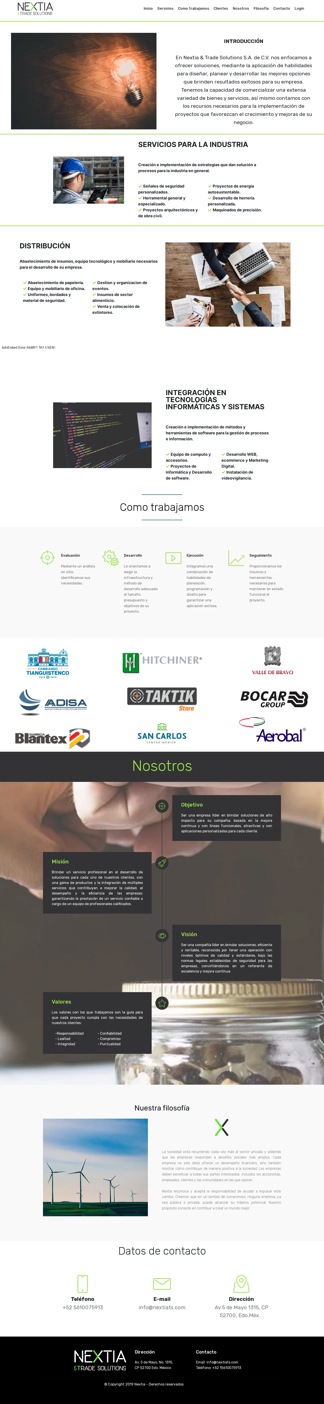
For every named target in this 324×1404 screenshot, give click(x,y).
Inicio (148, 8)
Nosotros (241, 8)
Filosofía (261, 8)
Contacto (281, 8)
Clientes (221, 8)
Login (299, 8)
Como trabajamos (193, 8)
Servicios (165, 8)
